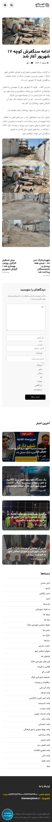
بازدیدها (46, 604)
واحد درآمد (45, 719)
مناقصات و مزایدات (42, 682)
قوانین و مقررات (43, 667)
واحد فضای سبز (43, 745)
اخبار (48, 599)
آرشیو (47, 588)
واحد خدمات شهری (42, 714)
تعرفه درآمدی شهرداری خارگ (38, 625)
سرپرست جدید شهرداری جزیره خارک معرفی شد (27, 450)
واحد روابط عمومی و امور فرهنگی (37, 729)
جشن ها (46, 630)
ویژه (48, 766)
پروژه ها (46, 614)
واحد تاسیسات (44, 703)
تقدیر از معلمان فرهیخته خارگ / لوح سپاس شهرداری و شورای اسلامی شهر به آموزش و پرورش (27, 551)
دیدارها (47, 641)
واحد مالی (46, 756)
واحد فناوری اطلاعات (42, 750)
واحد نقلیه (46, 761)
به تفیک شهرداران (43, 609)
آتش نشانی (45, 583)
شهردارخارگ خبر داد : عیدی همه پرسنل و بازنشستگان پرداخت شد (41, 267)
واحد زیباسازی (44, 735)
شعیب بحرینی (44, 646)
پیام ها (47, 620)
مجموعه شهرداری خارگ (40, 677)
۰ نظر (28, 63)
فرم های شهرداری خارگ (40, 662)
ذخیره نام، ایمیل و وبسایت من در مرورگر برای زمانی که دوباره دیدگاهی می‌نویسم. (40, 363)
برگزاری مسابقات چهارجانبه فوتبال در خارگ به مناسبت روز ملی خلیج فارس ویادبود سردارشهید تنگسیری (26, 517)
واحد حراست (45, 709)
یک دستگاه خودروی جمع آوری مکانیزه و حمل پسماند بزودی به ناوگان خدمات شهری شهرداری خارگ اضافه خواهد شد (26, 482)
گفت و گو (46, 672)
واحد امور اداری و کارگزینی (39, 698)
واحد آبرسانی (45, 688)
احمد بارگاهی (44, 594)
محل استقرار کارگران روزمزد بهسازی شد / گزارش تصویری (9, 266)
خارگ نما (46, 635)
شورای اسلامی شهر (42, 651)
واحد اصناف (45, 693)
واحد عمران (45, 740)
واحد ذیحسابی (44, 724)
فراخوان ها (45, 656)
